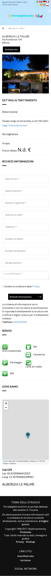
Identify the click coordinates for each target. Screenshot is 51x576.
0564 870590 (20, 322)
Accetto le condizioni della (22, 286)
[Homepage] (3, 28)
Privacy (36, 286)
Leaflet (5, 461)
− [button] (6, 407)
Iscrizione (25, 560)
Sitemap (30, 541)
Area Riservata (25, 556)
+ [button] (6, 403)
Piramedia (25, 532)
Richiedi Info (11, 49)
